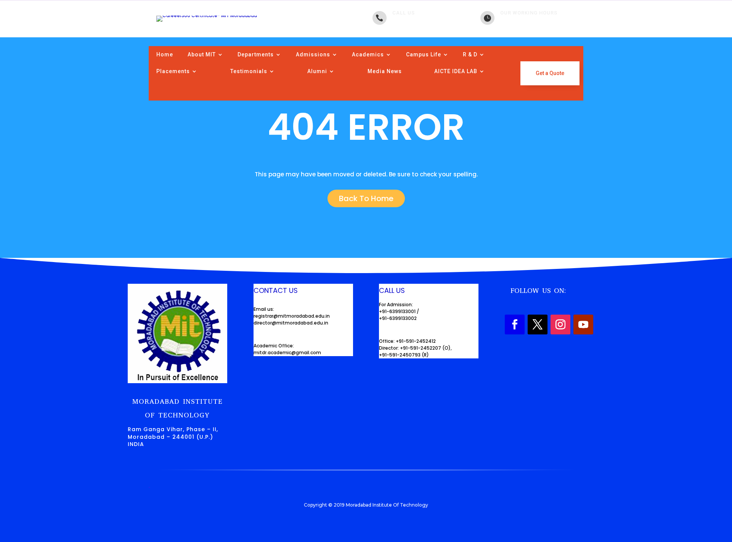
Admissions (313, 54)
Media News (385, 71)
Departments (256, 54)
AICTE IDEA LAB (455, 71)
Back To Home (366, 198)
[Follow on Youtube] (583, 324)
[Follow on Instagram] (560, 324)
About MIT (202, 54)
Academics (368, 54)
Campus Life (423, 54)
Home (164, 54)
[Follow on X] (537, 324)
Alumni (317, 71)
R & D (470, 54)
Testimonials (248, 71)
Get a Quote (550, 73)
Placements (173, 71)
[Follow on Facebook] (515, 324)
